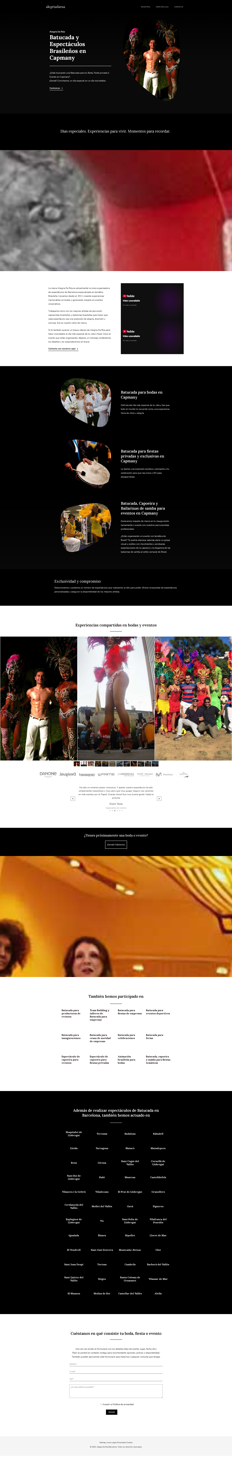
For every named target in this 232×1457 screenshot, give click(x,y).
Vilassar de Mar (158, 1278)
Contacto (178, 7)
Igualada (74, 1235)
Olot (158, 1249)
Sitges (102, 1278)
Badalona (130, 1133)
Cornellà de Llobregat (158, 1163)
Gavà (130, 1206)
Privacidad (121, 1442)
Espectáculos (162, 7)
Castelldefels (158, 1177)
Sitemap (102, 1442)
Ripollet (130, 1235)
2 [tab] (112, 811)
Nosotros (145, 7)
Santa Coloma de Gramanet (130, 1279)
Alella (158, 1293)
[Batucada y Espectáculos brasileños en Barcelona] (55, 6)
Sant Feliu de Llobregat (130, 1221)
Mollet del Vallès (102, 1206)
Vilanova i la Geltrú (74, 1191)
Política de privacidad (123, 1404)
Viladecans (102, 1191)
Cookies (130, 1442)
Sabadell (158, 1133)
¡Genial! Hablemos (116, 844)
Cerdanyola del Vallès (74, 1206)
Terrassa (102, 1133)
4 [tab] (117, 811)
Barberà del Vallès (158, 1264)
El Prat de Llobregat (130, 1191)
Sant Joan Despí (73, 1264)
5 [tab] (119, 811)
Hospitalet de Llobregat (74, 1134)
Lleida (74, 1148)
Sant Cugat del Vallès (130, 1163)
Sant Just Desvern (102, 1249)
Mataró (130, 1148)
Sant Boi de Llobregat (74, 1177)
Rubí (102, 1177)
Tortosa (102, 1264)
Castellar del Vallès (130, 1293)
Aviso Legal (111, 1442)
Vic (102, 1220)
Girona (102, 1162)
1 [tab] (110, 811)
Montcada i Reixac (130, 1249)
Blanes (102, 1235)
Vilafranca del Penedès (158, 1221)
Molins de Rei (102, 1293)
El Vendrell (74, 1249)
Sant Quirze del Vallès (73, 1279)
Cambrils (130, 1264)
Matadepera (158, 1148)
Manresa (130, 1177)
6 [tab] (122, 811)
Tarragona (102, 1148)
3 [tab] (115, 811)
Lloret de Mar (158, 1235)
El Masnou (74, 1293)
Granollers (158, 1191)
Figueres (158, 1206)
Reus (74, 1162)
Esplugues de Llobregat (74, 1221)
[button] (73, 798)
